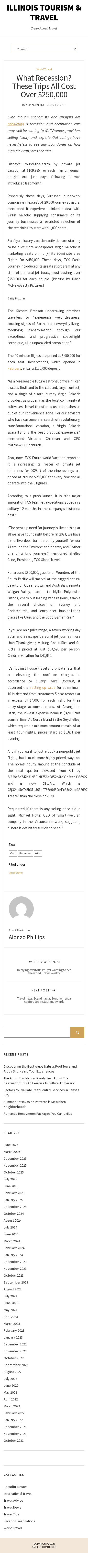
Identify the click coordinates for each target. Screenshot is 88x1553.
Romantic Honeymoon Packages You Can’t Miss (38, 1113)
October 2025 (14, 1172)
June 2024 (11, 1234)
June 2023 (11, 1303)
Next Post (44, 996)
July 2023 (10, 1296)
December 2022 (15, 1344)
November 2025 (15, 1165)
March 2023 (12, 1323)
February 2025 (14, 1193)
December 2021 (15, 1427)
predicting (16, 123)
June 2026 (11, 1145)
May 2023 (10, 1310)
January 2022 (13, 1420)
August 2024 (13, 1220)
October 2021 (14, 1440)
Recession (25, 853)
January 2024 (13, 1255)
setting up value (42, 687)
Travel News (12, 1507)
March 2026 (12, 1151)
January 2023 (13, 1337)
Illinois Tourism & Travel (44, 12)
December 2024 (15, 1206)
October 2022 (14, 1358)
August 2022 (13, 1371)
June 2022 (11, 1385)
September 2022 (16, 1365)
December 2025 (15, 1158)
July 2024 (10, 1227)
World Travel (44, 69)
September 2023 (16, 1282)
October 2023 (14, 1275)
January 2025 (13, 1200)
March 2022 (12, 1406)
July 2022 (10, 1378)
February (14, 368)
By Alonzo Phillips (33, 105)
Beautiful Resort (15, 1486)
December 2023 (15, 1261)
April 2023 (11, 1316)
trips (38, 853)
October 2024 (14, 1213)
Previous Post (44, 967)
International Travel (18, 1493)
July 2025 (10, 1179)
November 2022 (15, 1351)
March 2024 (12, 1241)
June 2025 (11, 1186)
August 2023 (13, 1289)
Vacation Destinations (19, 1521)
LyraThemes (49, 1547)
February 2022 (14, 1413)
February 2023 (14, 1330)
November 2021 (15, 1433)
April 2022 (11, 1399)
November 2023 (15, 1268)
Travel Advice (13, 1500)
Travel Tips (11, 1514)
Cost (13, 853)
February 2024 (14, 1248)
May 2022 (10, 1392)
